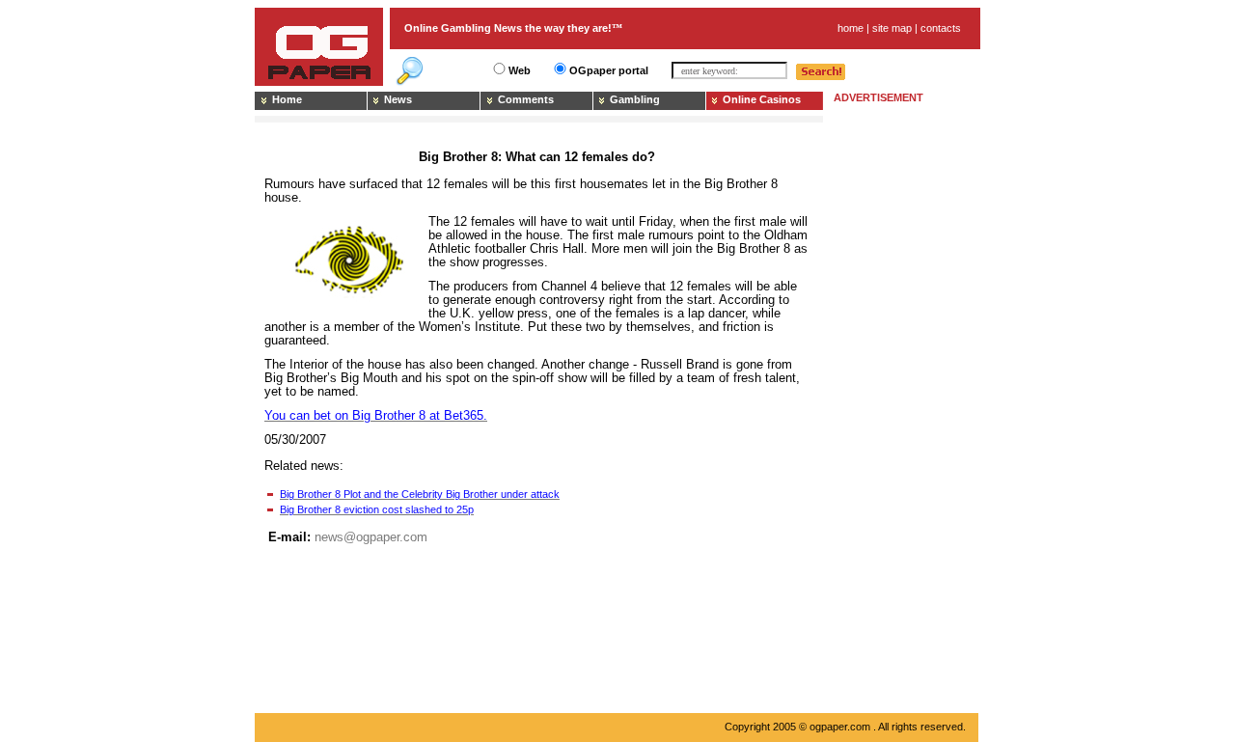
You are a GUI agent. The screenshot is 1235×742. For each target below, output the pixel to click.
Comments (526, 99)
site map (892, 28)
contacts (940, 28)
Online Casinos (762, 99)
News (398, 99)
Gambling (635, 99)
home (850, 28)
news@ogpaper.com (371, 537)
